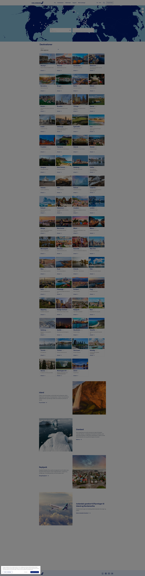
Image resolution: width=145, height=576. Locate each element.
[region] (21, 570)
